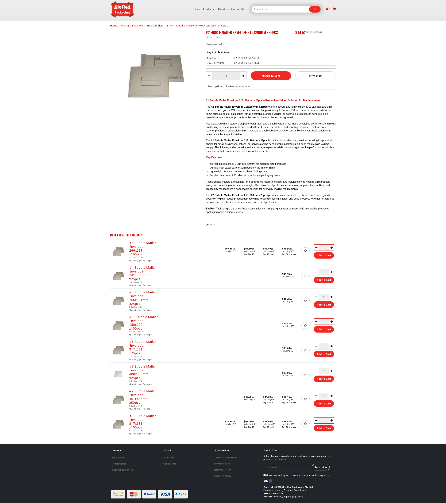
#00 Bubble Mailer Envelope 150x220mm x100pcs (143, 322)
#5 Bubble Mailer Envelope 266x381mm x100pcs (142, 248)
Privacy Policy (222, 463)
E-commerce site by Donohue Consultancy (284, 490)
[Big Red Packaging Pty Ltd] (122, 9)
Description (215, 86)
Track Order (119, 463)
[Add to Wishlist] (305, 250)
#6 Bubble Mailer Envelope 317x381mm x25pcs (142, 347)
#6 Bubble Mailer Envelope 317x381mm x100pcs (142, 421)
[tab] (215, 86)
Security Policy (222, 475)
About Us (223, 9)
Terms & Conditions (225, 457)
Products (208, 9)
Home (197, 9)
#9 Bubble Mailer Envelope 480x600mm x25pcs (142, 372)
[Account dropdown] (328, 8)
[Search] (315, 9)
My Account (118, 457)
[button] (315, 75)
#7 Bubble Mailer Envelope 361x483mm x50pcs (142, 397)
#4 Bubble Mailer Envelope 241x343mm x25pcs (142, 273)
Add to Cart (272, 75)
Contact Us (237, 9)
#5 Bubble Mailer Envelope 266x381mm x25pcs (142, 298)
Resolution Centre (122, 469)
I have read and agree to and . (298, 475)
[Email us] (266, 481)
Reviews (231, 86)
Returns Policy (222, 469)
